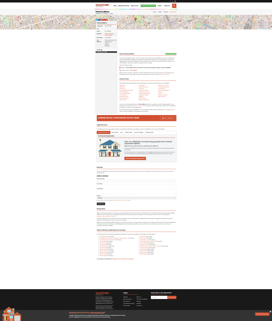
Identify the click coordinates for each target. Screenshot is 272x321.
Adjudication (122, 85)
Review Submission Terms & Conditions (122, 200)
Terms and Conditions (141, 299)
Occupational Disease (163, 87)
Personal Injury (161, 88)
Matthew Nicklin (144, 251)
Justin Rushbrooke (144, 247)
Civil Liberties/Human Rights (126, 90)
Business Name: (101, 178)
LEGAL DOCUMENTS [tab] (138, 132)
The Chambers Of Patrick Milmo (107, 239)
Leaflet (259, 28)
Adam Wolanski (143, 243)
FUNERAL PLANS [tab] (128, 132)
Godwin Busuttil (143, 249)
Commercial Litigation (124, 93)
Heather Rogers (103, 255)
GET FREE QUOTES (262, 314)
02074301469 (133, 70)
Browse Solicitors (123, 5)
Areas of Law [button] (134, 5)
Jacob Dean (103, 244)
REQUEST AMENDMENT (171, 53)
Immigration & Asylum (144, 92)
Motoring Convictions (163, 85)
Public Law (160, 92)
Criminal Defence (123, 96)
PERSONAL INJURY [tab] (149, 132)
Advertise (167, 5)
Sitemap (138, 301)
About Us (138, 297)
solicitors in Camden (164, 74)
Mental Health (142, 98)
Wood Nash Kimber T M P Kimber (148, 241)
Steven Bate (103, 243)
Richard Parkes (143, 252)
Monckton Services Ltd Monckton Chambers (151, 246)
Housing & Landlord (143, 90)
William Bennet (143, 254)
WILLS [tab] (121, 132)
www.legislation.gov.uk (169, 109)
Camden (165, 12)
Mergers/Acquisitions (144, 99)
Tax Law (160, 93)
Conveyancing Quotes (128, 303)
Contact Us (139, 305)
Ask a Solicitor (126, 301)
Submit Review (101, 203)
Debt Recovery (123, 99)
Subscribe (172, 297)
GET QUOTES (168, 118)
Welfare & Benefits (162, 95)
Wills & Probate (161, 96)
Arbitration (122, 87)
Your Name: (100, 183)
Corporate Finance (124, 98)
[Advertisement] (106, 92)
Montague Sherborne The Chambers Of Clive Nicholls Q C (114, 238)
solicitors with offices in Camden (123, 259)
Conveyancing (123, 95)
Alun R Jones (103, 254)
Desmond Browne (104, 251)
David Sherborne (104, 236)
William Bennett (103, 252)
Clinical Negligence (124, 92)
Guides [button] (159, 5)
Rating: (99, 195)
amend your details (140, 105)
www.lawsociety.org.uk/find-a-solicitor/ (106, 216)
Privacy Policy (126, 305)
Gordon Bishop (103, 241)
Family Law (141, 88)
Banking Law (122, 88)
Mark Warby (102, 247)
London (160, 12)
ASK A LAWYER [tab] (114, 132)
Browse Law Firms (127, 299)
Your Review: (100, 188)
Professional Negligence (164, 90)
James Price (143, 238)
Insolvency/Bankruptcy (144, 93)
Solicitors (125, 297)
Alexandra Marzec (104, 246)
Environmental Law (143, 87)
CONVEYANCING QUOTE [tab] (103, 132)
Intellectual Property (144, 95)
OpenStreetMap (264, 28)
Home (115, 5)
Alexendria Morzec (144, 244)
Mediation (141, 96)
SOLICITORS (102, 5)
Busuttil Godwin (103, 249)
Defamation (142, 85)
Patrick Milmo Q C (144, 239)
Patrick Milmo (143, 236)
